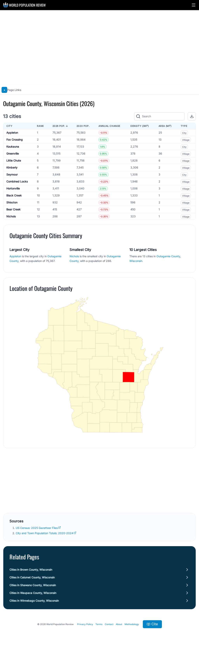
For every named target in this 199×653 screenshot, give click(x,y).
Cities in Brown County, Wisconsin (31, 569)
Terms (98, 624)
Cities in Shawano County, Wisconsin (33, 585)
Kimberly (11, 167)
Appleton (12, 132)
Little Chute (13, 160)
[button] (193, 5)
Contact (109, 624)
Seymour (12, 174)
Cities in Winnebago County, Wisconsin (34, 600)
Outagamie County (168, 256)
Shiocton (11, 202)
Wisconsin (135, 261)
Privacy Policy (85, 624)
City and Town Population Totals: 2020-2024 (44, 533)
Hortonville (13, 188)
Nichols (11, 216)
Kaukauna (12, 146)
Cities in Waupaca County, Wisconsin (33, 592)
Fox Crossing (14, 139)
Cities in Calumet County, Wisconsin (32, 577)
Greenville (12, 153)
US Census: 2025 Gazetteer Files (37, 527)
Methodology (132, 624)
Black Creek (14, 195)
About (119, 624)
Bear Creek (13, 209)
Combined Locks (17, 181)
